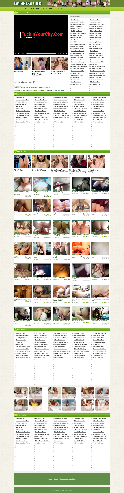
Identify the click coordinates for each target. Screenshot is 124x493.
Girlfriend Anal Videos (78, 60)
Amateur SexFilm (95, 35)
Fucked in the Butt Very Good (42, 277)
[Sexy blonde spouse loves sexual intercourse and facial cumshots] (23, 184)
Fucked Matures (76, 37)
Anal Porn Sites (76, 82)
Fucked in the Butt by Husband (80, 234)
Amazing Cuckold (95, 42)
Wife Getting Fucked (77, 75)
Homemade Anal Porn (97, 24)
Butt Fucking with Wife (98, 277)
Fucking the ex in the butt (40, 213)
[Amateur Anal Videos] (28, 6)
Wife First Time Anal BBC (98, 66)
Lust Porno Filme (95, 53)
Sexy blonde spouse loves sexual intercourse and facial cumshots (22, 193)
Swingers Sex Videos (96, 26)
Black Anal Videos (95, 37)
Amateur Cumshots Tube (78, 33)
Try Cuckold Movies (77, 46)
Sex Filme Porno (95, 20)
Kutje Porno (94, 51)
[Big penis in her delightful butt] (23, 248)
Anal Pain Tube (75, 20)
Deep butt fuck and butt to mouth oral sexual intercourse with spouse (42, 193)
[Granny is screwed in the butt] (100, 248)
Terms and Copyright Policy (67, 479)
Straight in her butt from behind (22, 213)
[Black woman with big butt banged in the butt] (61, 184)
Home (15, 9)
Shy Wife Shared (76, 40)
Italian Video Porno (96, 28)
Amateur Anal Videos (58, 90)
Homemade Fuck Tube (97, 62)
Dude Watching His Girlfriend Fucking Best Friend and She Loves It (22, 322)
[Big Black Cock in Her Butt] (23, 270)
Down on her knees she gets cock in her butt (80, 278)
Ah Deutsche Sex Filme (78, 53)
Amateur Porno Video (77, 71)
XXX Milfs (74, 42)
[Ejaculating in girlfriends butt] (23, 227)
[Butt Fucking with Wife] (100, 270)
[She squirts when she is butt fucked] (61, 248)
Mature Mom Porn (95, 33)
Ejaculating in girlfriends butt (22, 234)
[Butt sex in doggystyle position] (81, 248)
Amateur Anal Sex (76, 35)
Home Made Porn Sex (77, 22)
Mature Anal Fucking (77, 62)
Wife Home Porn (95, 82)
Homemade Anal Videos (78, 64)
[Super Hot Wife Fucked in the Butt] (81, 291)
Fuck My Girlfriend (76, 31)
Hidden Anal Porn (76, 84)
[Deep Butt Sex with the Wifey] (23, 291)
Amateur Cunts (75, 73)
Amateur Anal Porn (77, 57)
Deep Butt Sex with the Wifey (22, 299)
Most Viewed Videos (48, 9)
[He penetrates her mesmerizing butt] (61, 291)
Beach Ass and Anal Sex (97, 71)
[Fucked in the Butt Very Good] (42, 270)
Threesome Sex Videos (97, 79)
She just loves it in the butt (60, 213)
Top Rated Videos (36, 9)
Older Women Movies (77, 48)
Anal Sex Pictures (60, 9)
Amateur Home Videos (66, 490)
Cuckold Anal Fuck (96, 40)
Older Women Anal (96, 48)
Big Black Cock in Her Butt (21, 277)
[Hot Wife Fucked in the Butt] (100, 205)
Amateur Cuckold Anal (97, 73)
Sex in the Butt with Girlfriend (100, 191)
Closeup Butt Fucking (59, 277)
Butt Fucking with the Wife (99, 234)
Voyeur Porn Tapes (77, 26)
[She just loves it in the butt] (61, 205)
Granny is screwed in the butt (100, 256)
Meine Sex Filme (95, 84)
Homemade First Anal (96, 60)
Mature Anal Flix (95, 64)
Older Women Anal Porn (97, 75)
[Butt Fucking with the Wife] (100, 227)
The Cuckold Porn (76, 55)
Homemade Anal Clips (97, 57)
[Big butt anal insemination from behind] (42, 248)
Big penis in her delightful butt (22, 256)
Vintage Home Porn (96, 31)
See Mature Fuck (95, 22)
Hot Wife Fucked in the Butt (99, 213)
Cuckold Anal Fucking (77, 68)
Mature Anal (94, 46)
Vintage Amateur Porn (77, 24)
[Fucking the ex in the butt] (42, 205)
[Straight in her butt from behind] (23, 205)
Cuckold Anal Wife (95, 77)
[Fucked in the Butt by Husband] (81, 227)
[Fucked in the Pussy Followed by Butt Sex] (42, 227)
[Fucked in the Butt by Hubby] (81, 205)
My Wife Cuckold (95, 44)
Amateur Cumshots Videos (79, 66)
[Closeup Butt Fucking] (61, 270)
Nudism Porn (75, 77)
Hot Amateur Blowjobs (78, 44)
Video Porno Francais (77, 51)
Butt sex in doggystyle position (80, 256)
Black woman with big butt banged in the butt (60, 192)
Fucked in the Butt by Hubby (80, 213)
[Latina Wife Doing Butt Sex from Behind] (61, 227)
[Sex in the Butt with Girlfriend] (100, 184)
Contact (56, 479)
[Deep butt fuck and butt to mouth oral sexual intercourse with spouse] (42, 184)
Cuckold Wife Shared (96, 55)
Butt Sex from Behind (78, 191)
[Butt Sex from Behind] (81, 184)
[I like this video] (22, 82)
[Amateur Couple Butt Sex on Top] (42, 291)
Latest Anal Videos (24, 9)
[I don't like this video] (34, 82)
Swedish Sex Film (95, 68)
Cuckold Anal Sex (76, 79)
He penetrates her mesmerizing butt (58, 299)
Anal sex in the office (78, 320)
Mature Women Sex (77, 28)
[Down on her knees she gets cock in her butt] (81, 270)
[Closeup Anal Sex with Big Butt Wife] (100, 291)
